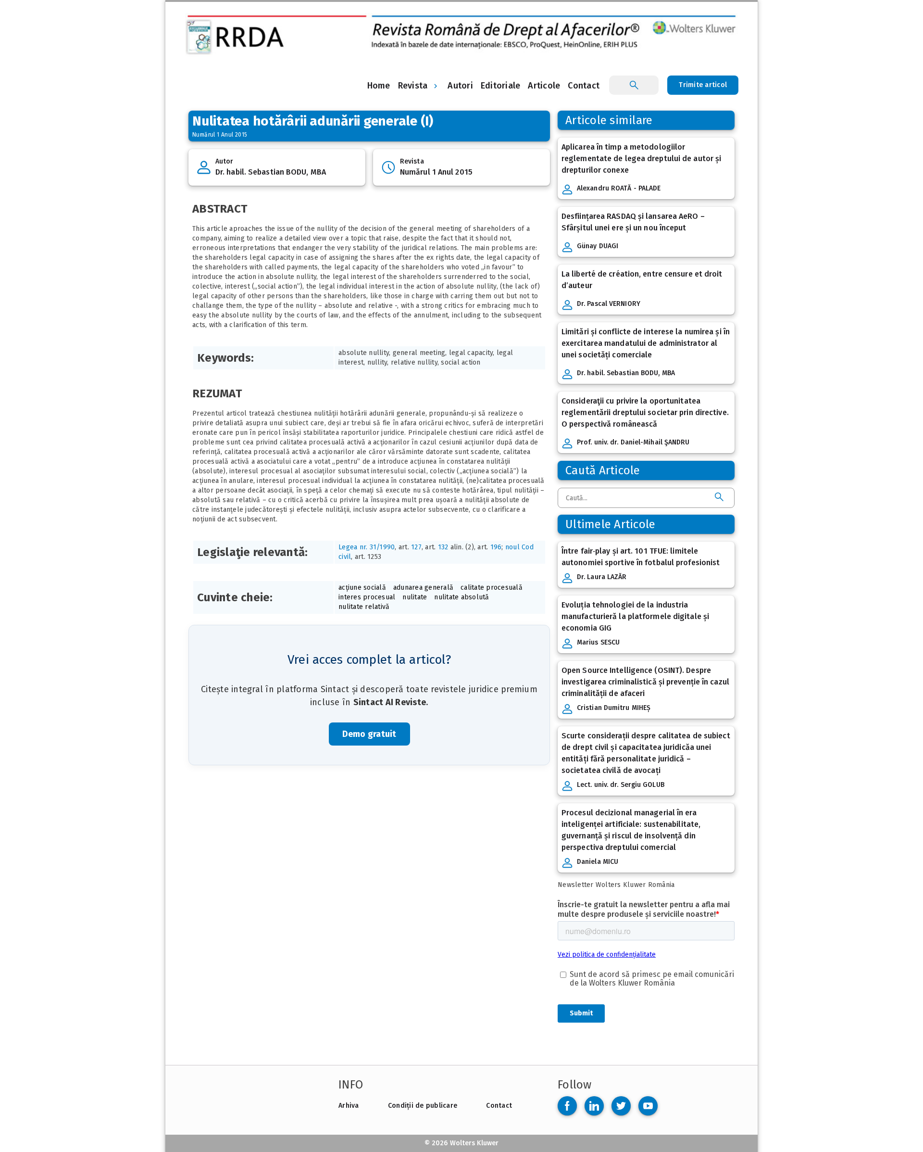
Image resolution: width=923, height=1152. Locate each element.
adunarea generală (423, 587)
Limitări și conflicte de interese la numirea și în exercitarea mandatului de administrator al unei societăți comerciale (645, 343)
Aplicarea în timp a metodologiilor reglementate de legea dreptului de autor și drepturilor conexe (641, 158)
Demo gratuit (369, 734)
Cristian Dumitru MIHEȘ (613, 708)
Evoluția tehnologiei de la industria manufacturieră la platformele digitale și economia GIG (635, 616)
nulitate (414, 597)
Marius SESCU (598, 642)
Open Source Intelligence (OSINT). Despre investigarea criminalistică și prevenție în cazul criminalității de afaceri (645, 682)
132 (443, 547)
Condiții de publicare (422, 1105)
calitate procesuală (492, 587)
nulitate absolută (461, 597)
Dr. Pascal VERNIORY (608, 304)
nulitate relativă (363, 607)
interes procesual (366, 597)
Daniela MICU (597, 862)
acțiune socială (362, 587)
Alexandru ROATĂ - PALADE (619, 188)
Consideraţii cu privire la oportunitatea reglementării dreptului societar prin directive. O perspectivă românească (645, 412)
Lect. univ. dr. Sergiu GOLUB (620, 785)
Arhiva (348, 1105)
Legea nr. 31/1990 (366, 547)
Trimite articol (703, 85)
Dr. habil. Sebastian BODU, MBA (270, 172)
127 (416, 547)
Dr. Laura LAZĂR (602, 577)
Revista (413, 85)
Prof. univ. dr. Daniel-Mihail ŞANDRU (633, 442)
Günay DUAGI (597, 246)
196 (496, 547)
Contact (499, 1105)
